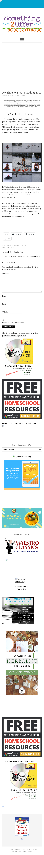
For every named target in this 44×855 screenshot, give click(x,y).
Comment (6, 273)
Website (5, 312)
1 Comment (23, 95)
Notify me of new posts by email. (13, 323)
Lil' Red (24, 245)
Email (4, 304)
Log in (29, 852)
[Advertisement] (22, 64)
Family (10, 245)
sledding (12, 247)
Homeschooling (17, 245)
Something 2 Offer (22, 18)
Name (5, 296)
